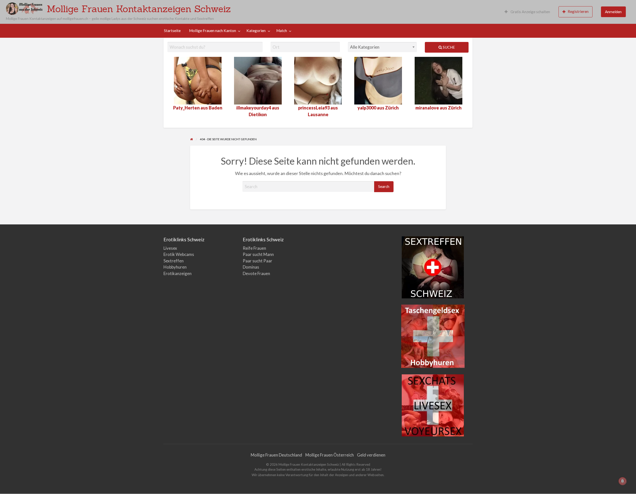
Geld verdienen (371, 455)
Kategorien (256, 30)
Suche (448, 47)
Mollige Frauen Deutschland (276, 455)
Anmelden (613, 11)
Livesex (170, 248)
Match (281, 30)
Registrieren (578, 11)
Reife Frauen (254, 248)
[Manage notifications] (623, 481)
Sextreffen (173, 260)
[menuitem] (527, 11)
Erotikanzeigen (177, 273)
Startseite (172, 30)
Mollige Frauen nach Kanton (212, 30)
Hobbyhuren (175, 267)
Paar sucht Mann (258, 254)
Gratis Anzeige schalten (530, 11)
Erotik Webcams (178, 254)
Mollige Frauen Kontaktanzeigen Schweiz (139, 9)
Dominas (251, 267)
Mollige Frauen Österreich (329, 455)
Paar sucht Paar (257, 260)
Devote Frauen (256, 273)
